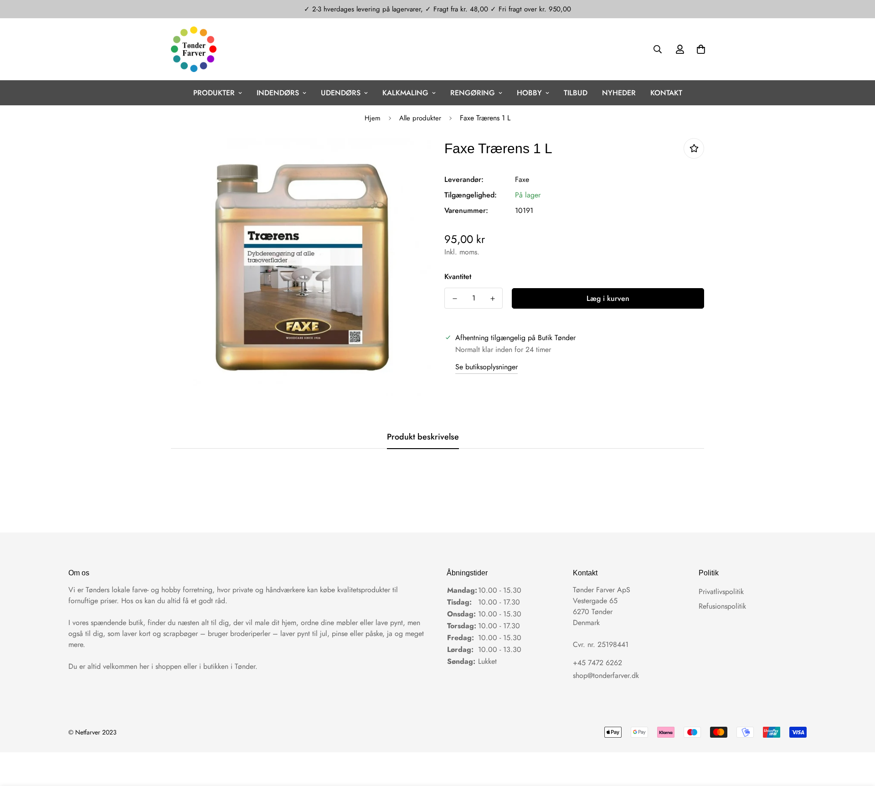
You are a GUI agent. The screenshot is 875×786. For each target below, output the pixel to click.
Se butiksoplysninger (486, 367)
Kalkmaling (405, 93)
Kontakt (666, 93)
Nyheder (619, 93)
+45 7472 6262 (597, 662)
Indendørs (278, 93)
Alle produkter (420, 118)
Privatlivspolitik (721, 591)
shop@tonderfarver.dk (606, 675)
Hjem (373, 118)
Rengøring (472, 93)
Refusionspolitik (722, 606)
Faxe (522, 179)
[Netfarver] (193, 49)
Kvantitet (457, 276)
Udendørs (340, 93)
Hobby (529, 93)
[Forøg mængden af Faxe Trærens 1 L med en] (492, 298)
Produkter (214, 93)
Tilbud (575, 93)
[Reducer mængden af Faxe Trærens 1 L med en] (454, 298)
